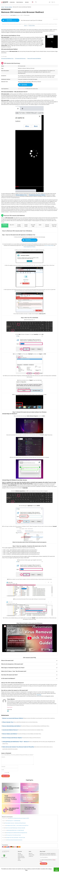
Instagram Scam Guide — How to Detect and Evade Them (17, 825)
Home (2, 7)
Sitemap (19, 853)
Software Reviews (21, 857)
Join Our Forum (21, 88)
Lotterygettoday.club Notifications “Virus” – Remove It (15, 741)
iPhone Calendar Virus (7, 722)
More (30, 851)
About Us (30, 853)
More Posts (9, 707)
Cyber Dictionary (21, 856)
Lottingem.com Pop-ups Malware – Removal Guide (15, 837)
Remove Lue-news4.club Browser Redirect (12, 718)
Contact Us (31, 856)
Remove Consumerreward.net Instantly (14, 839)
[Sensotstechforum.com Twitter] (49, 2)
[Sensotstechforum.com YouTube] (52, 2)
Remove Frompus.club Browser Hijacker (12, 737)
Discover (20, 851)
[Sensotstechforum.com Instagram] (54, 2)
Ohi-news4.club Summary (20, 58)
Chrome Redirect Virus (21, 194)
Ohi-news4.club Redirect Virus (7, 58)
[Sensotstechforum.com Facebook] (51, 2)
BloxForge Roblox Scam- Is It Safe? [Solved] (16, 830)
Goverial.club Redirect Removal (10, 729)
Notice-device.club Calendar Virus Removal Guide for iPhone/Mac (18, 746)
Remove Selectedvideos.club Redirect (11, 726)
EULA (25, 25)
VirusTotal (39, 694)
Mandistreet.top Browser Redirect (37, 194)
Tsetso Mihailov (6, 15)
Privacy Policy (32, 25)
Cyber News (12, 2)
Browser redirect (8, 7)
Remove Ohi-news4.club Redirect (34, 58)
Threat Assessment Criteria (29, 246)
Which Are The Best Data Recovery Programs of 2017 (19, 818)
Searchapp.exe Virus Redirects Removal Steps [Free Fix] (16, 832)
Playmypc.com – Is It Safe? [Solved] (13, 820)
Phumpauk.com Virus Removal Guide (13, 835)
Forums (19, 860)
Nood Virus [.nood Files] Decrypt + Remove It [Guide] (15, 827)
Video (19, 858)
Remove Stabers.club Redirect (9, 733)
